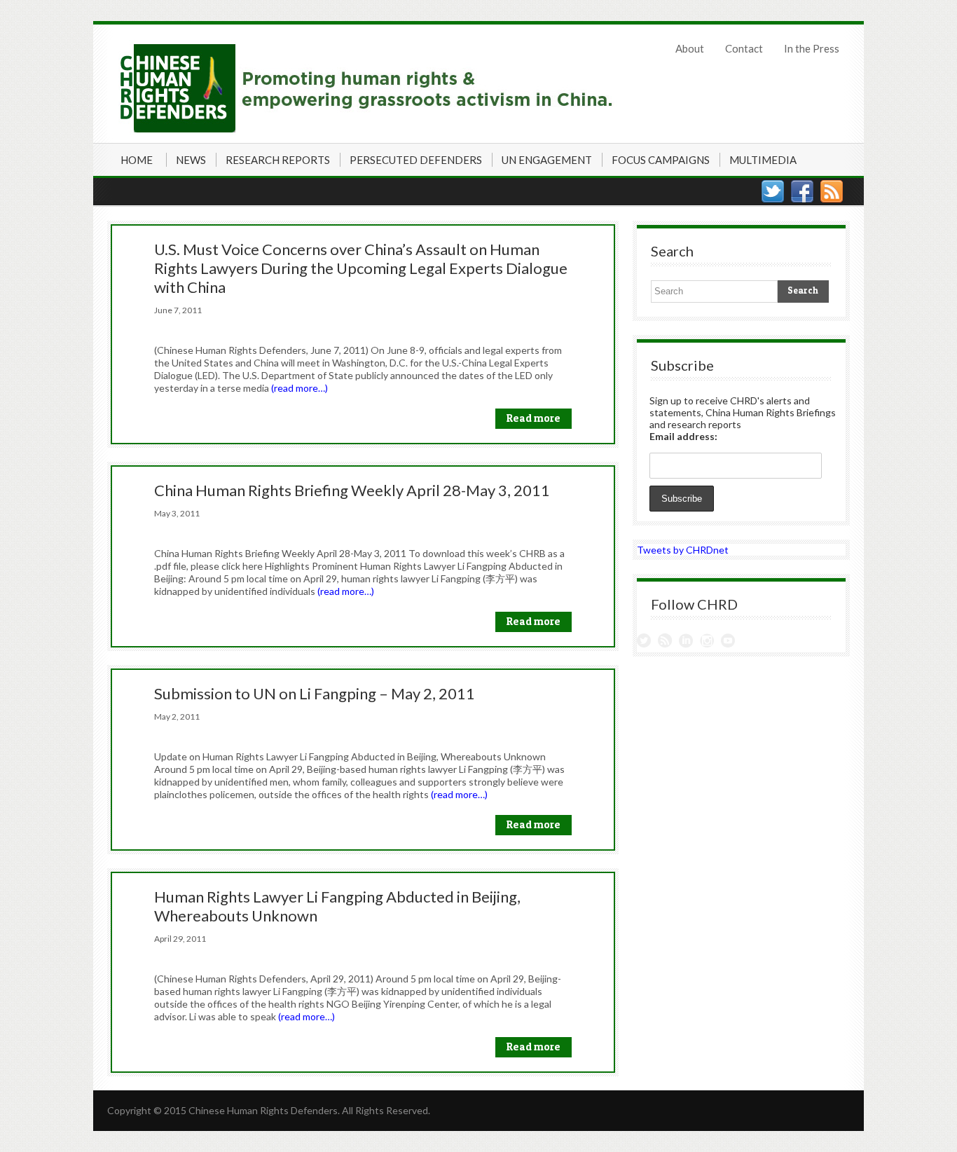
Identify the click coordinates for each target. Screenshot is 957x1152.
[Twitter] (773, 191)
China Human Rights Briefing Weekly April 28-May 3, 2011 (352, 490)
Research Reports (278, 159)
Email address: (683, 436)
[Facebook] (802, 191)
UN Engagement (547, 159)
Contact (744, 48)
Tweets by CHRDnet (683, 550)
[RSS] (831, 191)
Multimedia (763, 159)
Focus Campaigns (661, 159)
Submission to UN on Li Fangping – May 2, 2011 (314, 693)
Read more (533, 418)
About (689, 48)
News (191, 159)
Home (137, 159)
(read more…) (299, 388)
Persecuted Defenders (416, 159)
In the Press (811, 48)
